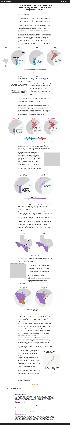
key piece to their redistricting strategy (33, 332)
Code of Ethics (57, 424)
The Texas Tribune (6, 424)
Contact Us (40, 424)
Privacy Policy (63, 424)
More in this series (23, 92)
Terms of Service (51, 424)
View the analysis (20, 73)
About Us (36, 424)
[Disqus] (35, 406)
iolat (20, 148)
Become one (57, 151)
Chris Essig (35, 11)
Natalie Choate (44, 379)
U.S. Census (25, 72)
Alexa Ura (28, 11)
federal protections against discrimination (31, 148)
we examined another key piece (50, 367)
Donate (67, 1)
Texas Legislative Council (45, 72)
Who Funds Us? (45, 424)
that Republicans (45, 146)
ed (21, 148)
